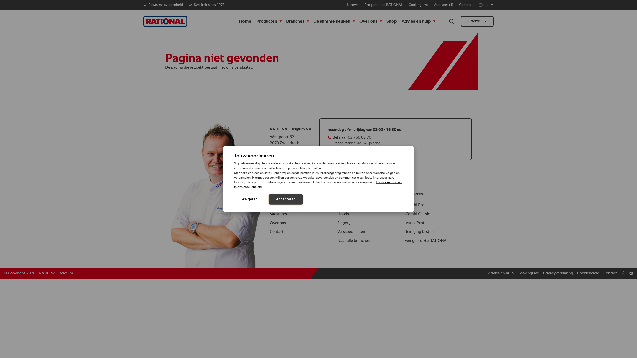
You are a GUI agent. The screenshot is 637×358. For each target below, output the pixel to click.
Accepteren (285, 199)
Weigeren (249, 199)
